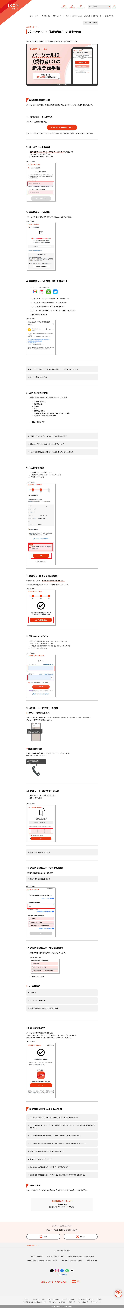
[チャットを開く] (118, 1293)
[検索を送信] (109, 7)
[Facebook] (62, 1271)
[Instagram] (57, 1271)
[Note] (72, 1271)
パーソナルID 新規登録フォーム (62, 127)
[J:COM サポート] (13, 7)
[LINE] (67, 1271)
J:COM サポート (31, 27)
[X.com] (52, 1271)
